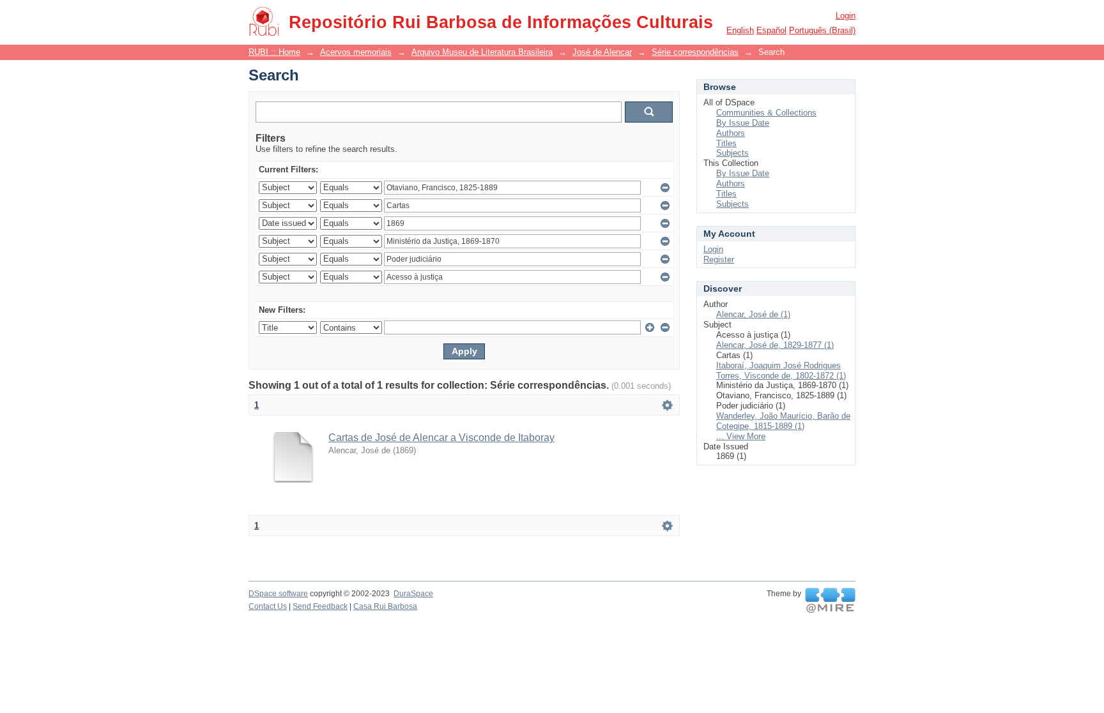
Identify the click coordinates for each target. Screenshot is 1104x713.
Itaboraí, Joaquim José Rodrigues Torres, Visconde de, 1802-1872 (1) (781, 370)
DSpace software (278, 593)
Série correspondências (695, 52)
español (771, 30)
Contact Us (268, 606)
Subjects (732, 153)
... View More (740, 436)
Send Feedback (320, 606)
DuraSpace (413, 593)
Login (845, 15)
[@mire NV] (830, 600)
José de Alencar (602, 52)
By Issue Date (742, 123)
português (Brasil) (822, 30)
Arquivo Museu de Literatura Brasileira (482, 52)
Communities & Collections (766, 112)
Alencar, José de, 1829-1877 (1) (775, 345)
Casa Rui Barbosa (385, 606)
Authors (730, 133)
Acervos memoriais (356, 52)
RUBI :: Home (274, 52)
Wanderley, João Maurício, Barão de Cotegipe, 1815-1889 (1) (783, 421)
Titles (726, 143)
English (740, 30)
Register (718, 259)
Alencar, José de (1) (753, 314)
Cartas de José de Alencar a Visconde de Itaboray (441, 437)
